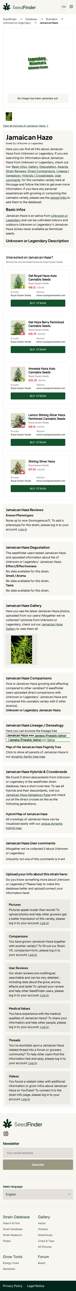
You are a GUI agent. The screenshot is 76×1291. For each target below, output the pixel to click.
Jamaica (39, 735)
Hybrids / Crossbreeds (37, 175)
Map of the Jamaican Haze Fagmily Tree (33, 747)
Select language (13, 1186)
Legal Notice (35, 1286)
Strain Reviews (16, 171)
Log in (22, 529)
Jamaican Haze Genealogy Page (28, 795)
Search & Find (11, 1223)
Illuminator (9, 1268)
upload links (58, 197)
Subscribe (38, 1164)
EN (63, 6)
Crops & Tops (46, 1240)
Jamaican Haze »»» (20, 735)
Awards (63, 167)
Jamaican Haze (49, 22)
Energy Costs (11, 1262)
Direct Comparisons (41, 171)
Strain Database (12, 1229)
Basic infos (19, 167)
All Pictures (44, 1246)
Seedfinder (10, 19)
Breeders (52, 19)
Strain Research (12, 1234)
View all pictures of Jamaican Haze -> (25, 125)
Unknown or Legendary (17, 22)
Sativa (51, 739)
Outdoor (43, 1229)
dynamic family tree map (28, 756)
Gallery (33, 167)
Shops (7, 1240)
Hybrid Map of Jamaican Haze (27, 814)
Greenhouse (45, 1234)
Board (41, 1262)
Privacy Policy (13, 1286)
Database (31, 19)
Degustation (47, 167)
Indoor (42, 1223)
